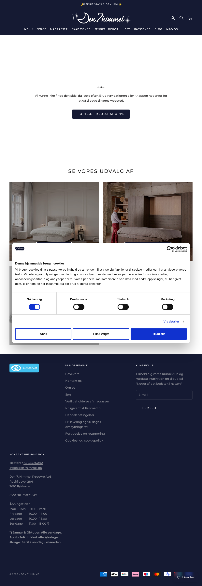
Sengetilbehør (106, 29)
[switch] (78, 307)
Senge (41, 29)
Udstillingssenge (137, 29)
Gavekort (72, 374)
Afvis (43, 334)
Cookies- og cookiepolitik (84, 440)
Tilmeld (148, 408)
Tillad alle (158, 334)
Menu (28, 29)
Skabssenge (81, 29)
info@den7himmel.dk (25, 468)
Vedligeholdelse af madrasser (87, 401)
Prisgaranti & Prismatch (83, 408)
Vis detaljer (171, 321)
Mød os (172, 29)
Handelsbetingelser (79, 415)
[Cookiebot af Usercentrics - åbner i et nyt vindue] (169, 249)
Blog (158, 29)
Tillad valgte (101, 334)
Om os (70, 387)
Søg (68, 394)
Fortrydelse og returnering (85, 433)
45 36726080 (33, 463)
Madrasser (59, 29)
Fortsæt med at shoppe (101, 114)
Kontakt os (73, 381)
